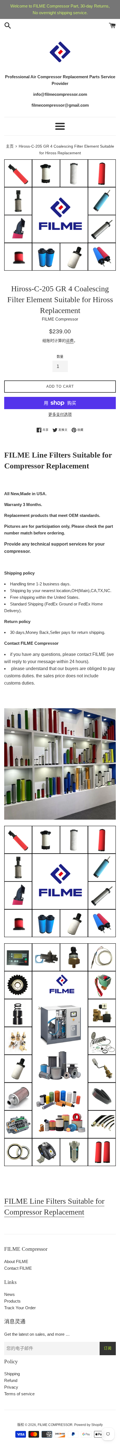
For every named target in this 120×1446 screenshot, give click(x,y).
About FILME (16, 1261)
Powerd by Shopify (88, 1425)
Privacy (11, 1387)
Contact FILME (18, 1268)
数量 (60, 357)
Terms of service (19, 1393)
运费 (70, 340)
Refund (10, 1380)
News (9, 1294)
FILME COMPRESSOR (55, 1425)
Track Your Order (20, 1307)
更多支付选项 (60, 414)
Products (12, 1301)
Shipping (12, 1373)
